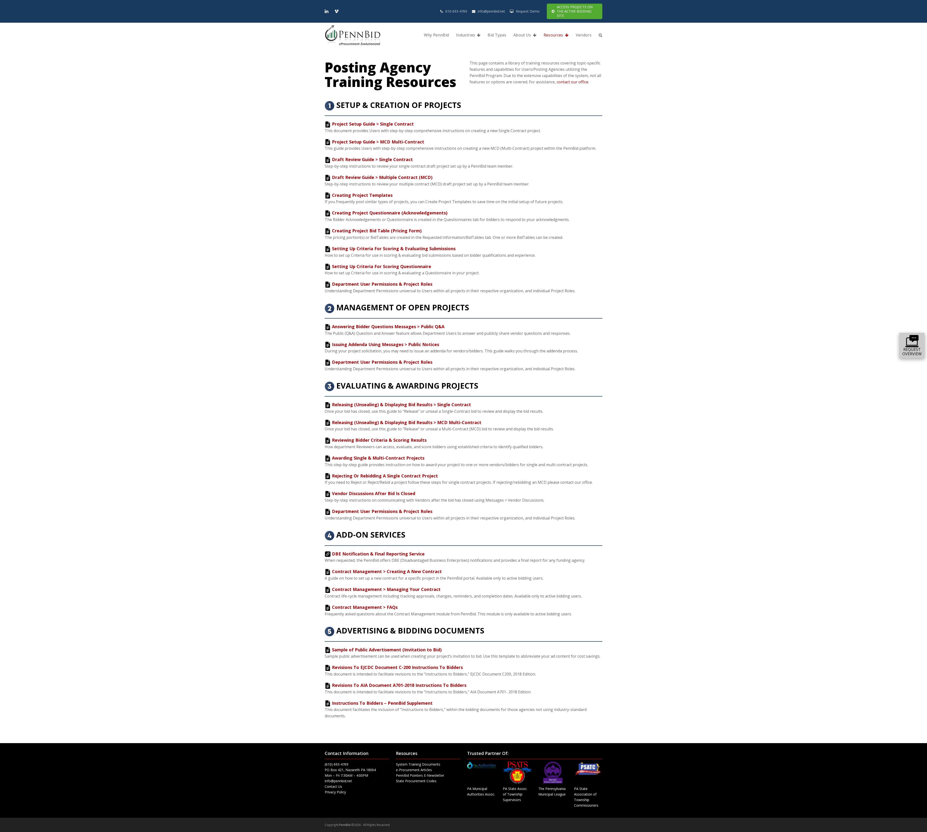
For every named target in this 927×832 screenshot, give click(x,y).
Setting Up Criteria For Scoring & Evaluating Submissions (394, 248)
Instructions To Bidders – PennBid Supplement (382, 703)
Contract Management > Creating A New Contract (387, 571)
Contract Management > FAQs (365, 607)
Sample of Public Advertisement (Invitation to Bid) (387, 650)
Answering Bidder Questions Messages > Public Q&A (388, 326)
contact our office (572, 82)
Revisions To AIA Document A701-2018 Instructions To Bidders (399, 685)
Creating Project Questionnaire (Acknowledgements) (389, 213)
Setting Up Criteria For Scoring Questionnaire (381, 266)
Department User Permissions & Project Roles (382, 284)
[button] (600, 35)
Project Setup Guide (378, 142)
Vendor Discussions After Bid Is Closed (373, 493)
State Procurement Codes (416, 781)
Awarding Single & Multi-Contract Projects (378, 458)
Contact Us (333, 786)
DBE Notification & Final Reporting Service (378, 554)
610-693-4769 (456, 11)
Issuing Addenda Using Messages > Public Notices (385, 344)
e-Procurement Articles (414, 770)
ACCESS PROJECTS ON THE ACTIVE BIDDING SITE (575, 11)
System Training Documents (418, 764)
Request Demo (528, 11)
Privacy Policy (335, 792)
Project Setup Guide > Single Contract (373, 124)
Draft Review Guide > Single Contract (372, 159)
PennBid (345, 825)
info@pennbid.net (491, 11)
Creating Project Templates (362, 195)
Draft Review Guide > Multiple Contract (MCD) (382, 177)
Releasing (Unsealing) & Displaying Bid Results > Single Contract (401, 404)
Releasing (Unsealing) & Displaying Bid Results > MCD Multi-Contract (406, 422)
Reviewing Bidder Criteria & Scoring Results (379, 440)
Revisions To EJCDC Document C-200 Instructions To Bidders (397, 667)
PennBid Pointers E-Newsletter (420, 775)
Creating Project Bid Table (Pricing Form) (376, 231)
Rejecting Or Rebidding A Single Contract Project (385, 476)
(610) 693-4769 (336, 764)
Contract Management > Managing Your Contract (386, 589)
